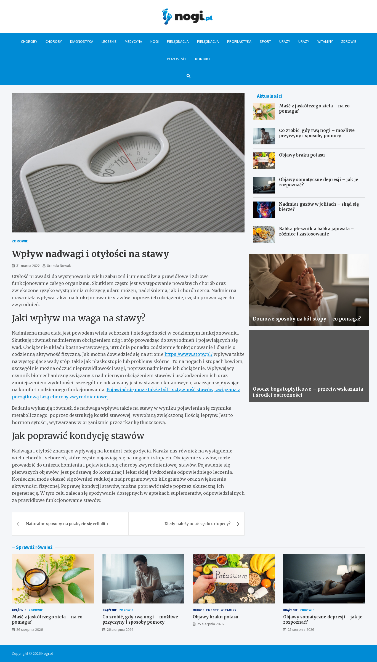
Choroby (29, 41)
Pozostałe (177, 58)
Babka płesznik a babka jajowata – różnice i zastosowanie (316, 231)
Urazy (284, 41)
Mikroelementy (206, 610)
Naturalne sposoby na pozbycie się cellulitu (67, 523)
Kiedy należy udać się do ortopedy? (197, 523)
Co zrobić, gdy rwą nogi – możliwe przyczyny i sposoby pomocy (317, 133)
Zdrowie (348, 41)
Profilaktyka (239, 41)
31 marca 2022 (28, 265)
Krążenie (19, 610)
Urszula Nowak (59, 265)
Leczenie (109, 41)
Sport (265, 41)
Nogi (154, 41)
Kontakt (202, 58)
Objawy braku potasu (302, 155)
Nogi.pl (47, 653)
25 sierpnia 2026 (210, 623)
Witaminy (325, 41)
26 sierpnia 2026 (29, 629)
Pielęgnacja (178, 41)
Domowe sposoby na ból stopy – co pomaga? (307, 319)
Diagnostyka (81, 41)
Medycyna (133, 41)
